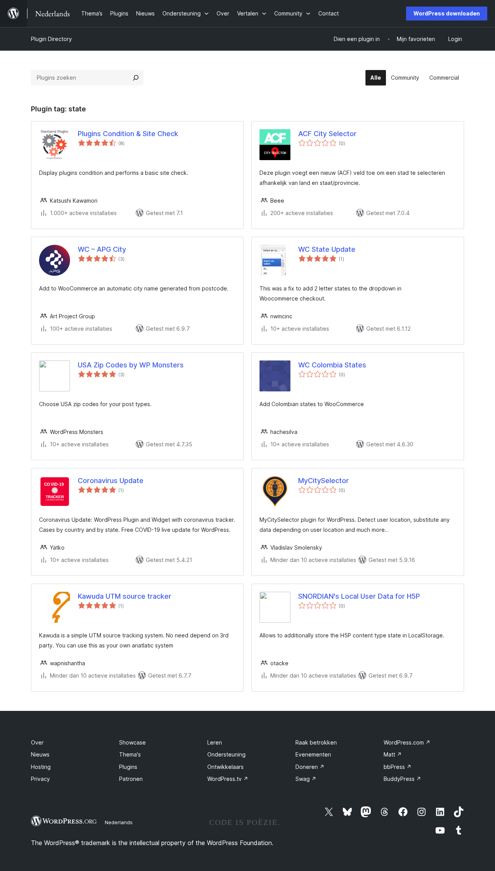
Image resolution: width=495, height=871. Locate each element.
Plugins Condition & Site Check (128, 134)
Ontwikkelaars (225, 766)
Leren (214, 742)
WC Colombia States (332, 365)
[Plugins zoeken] (135, 77)
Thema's (130, 754)
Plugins (128, 766)
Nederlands (119, 822)
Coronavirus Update (110, 480)
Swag (305, 778)
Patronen (131, 778)
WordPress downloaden (446, 13)
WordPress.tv (227, 778)
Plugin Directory (51, 39)
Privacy (40, 778)
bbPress (397, 766)
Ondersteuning (226, 754)
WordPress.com (407, 742)
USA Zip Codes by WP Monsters (131, 365)
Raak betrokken (316, 742)
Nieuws (40, 754)
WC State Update (326, 249)
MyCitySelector (323, 480)
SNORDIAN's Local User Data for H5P (359, 596)
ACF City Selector (327, 134)
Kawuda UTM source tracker (124, 596)
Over (37, 742)
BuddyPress (402, 778)
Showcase (132, 742)
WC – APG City (102, 249)
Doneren (309, 766)
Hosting (41, 766)
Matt (393, 754)
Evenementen (313, 754)
